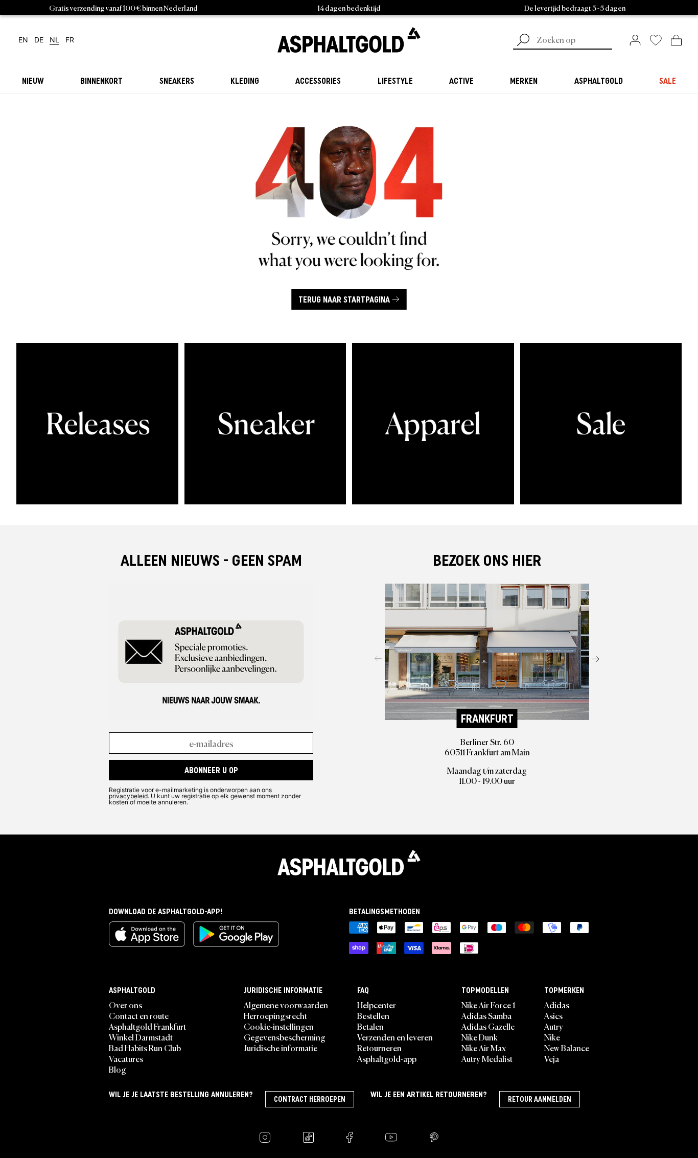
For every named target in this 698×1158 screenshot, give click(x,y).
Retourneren (379, 1047)
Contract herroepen (309, 1099)
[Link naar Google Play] (236, 934)
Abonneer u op (211, 770)
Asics (553, 1015)
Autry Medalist (487, 1058)
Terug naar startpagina (344, 299)
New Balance (566, 1047)
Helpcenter (376, 1004)
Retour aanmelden (539, 1099)
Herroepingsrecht (275, 1015)
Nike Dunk (479, 1037)
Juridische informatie (280, 1047)
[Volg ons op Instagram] (265, 1137)
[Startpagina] (349, 862)
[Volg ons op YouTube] (391, 1137)
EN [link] (23, 40)
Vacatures (126, 1058)
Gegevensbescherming (284, 1037)
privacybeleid (128, 796)
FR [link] (69, 40)
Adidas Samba (486, 1015)
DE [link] (38, 40)
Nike (552, 1037)
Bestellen (373, 1015)
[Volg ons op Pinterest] (434, 1137)
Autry (553, 1026)
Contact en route (139, 1015)
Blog (117, 1069)
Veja (551, 1058)
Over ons (125, 1004)
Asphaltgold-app (386, 1058)
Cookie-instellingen (279, 1026)
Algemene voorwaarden (286, 1004)
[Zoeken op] (523, 41)
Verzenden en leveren (395, 1037)
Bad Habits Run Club (145, 1047)
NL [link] (54, 40)
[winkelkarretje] (676, 40)
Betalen (370, 1026)
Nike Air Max (483, 1047)
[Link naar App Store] (147, 934)
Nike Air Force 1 (488, 1004)
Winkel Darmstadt (141, 1037)
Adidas (556, 1004)
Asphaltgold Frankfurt (147, 1026)
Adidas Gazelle (488, 1026)
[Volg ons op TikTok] (308, 1137)
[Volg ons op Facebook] (349, 1137)
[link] (349, 40)
